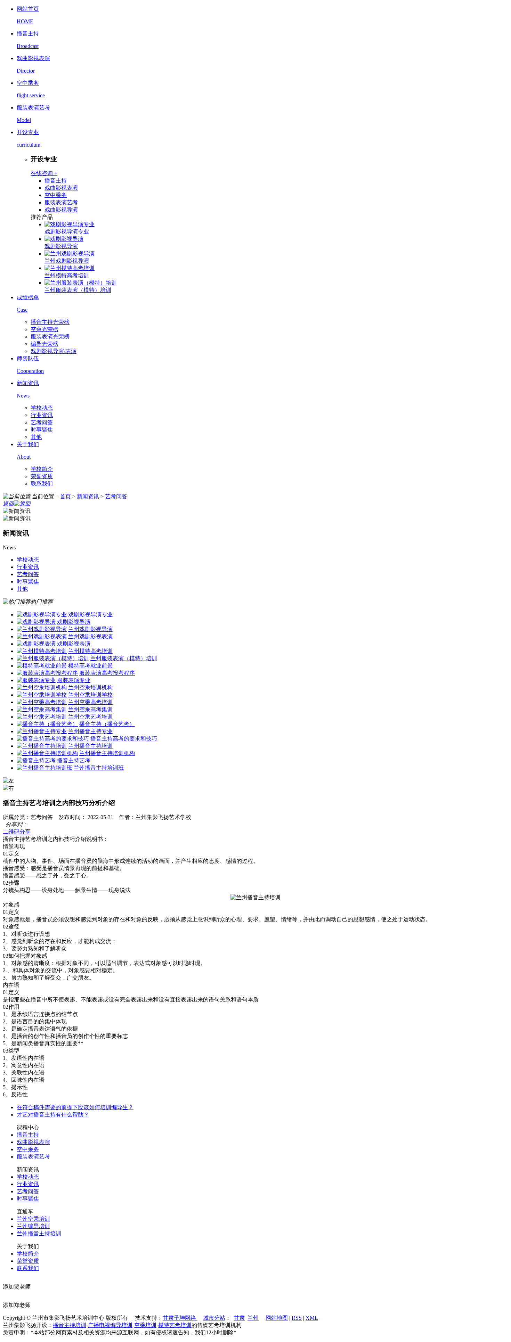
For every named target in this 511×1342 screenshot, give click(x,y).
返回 (8, 504)
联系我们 (42, 483)
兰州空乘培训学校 (90, 695)
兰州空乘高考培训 (90, 702)
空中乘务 (55, 195)
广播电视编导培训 (110, 1325)
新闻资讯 (88, 496)
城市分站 (214, 1318)
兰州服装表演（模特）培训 (77, 290)
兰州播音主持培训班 (99, 768)
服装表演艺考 (61, 202)
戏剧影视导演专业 (66, 232)
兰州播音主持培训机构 (107, 753)
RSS (297, 1318)
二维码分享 (17, 832)
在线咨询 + (44, 173)
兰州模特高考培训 (66, 275)
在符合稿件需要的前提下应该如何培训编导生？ (75, 1107)
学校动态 (42, 408)
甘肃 (239, 1318)
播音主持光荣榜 (50, 322)
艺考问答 (42, 422)
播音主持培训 (69, 1325)
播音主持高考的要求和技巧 (123, 739)
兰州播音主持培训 (90, 746)
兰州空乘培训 (33, 1219)
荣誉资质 (42, 476)
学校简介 (42, 469)
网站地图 (277, 1318)
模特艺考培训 (175, 1325)
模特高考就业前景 (90, 666)
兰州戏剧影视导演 (66, 261)
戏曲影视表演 (61, 188)
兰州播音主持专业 (90, 731)
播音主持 (55, 180)
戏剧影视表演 (73, 644)
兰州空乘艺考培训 (90, 717)
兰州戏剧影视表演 (90, 636)
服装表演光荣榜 (50, 336)
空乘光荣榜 (44, 329)
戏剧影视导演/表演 (53, 351)
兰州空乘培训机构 (90, 687)
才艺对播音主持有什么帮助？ (53, 1115)
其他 (36, 437)
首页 (65, 496)
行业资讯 (42, 415)
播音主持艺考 (73, 760)
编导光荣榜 (44, 344)
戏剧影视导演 (61, 246)
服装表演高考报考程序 (107, 673)
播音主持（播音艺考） (107, 724)
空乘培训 (145, 1325)
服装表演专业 (73, 680)
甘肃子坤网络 (180, 1318)
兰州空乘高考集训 (90, 709)
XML (312, 1318)
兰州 (253, 1318)
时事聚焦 (42, 430)
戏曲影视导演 (61, 210)
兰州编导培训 (33, 1226)
